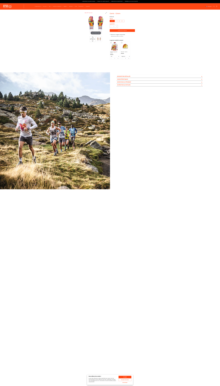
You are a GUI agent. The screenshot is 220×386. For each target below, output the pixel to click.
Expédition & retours (159, 85)
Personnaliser (124, 382)
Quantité (112, 24)
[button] (38, 6)
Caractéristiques (159, 79)
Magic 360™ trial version (88, 12)
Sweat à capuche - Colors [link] (114, 52)
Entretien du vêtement (159, 82)
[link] (114, 46)
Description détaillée (159, 76)
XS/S (112, 20)
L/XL (122, 20)
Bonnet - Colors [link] (124, 51)
